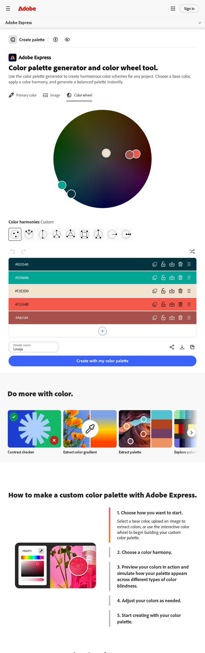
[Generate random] (192, 251)
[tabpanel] (102, 173)
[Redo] (23, 251)
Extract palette (130, 452)
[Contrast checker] (55, 39)
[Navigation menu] (8, 8)
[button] (173, 8)
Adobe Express (18, 22)
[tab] (22, 95)
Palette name (22, 345)
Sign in (189, 8)
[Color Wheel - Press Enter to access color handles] (102, 159)
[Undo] (13, 251)
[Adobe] (27, 8)
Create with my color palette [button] (102, 360)
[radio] (15, 234)
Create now (35, 428)
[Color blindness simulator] (67, 39)
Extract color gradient (80, 452)
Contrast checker (21, 452)
